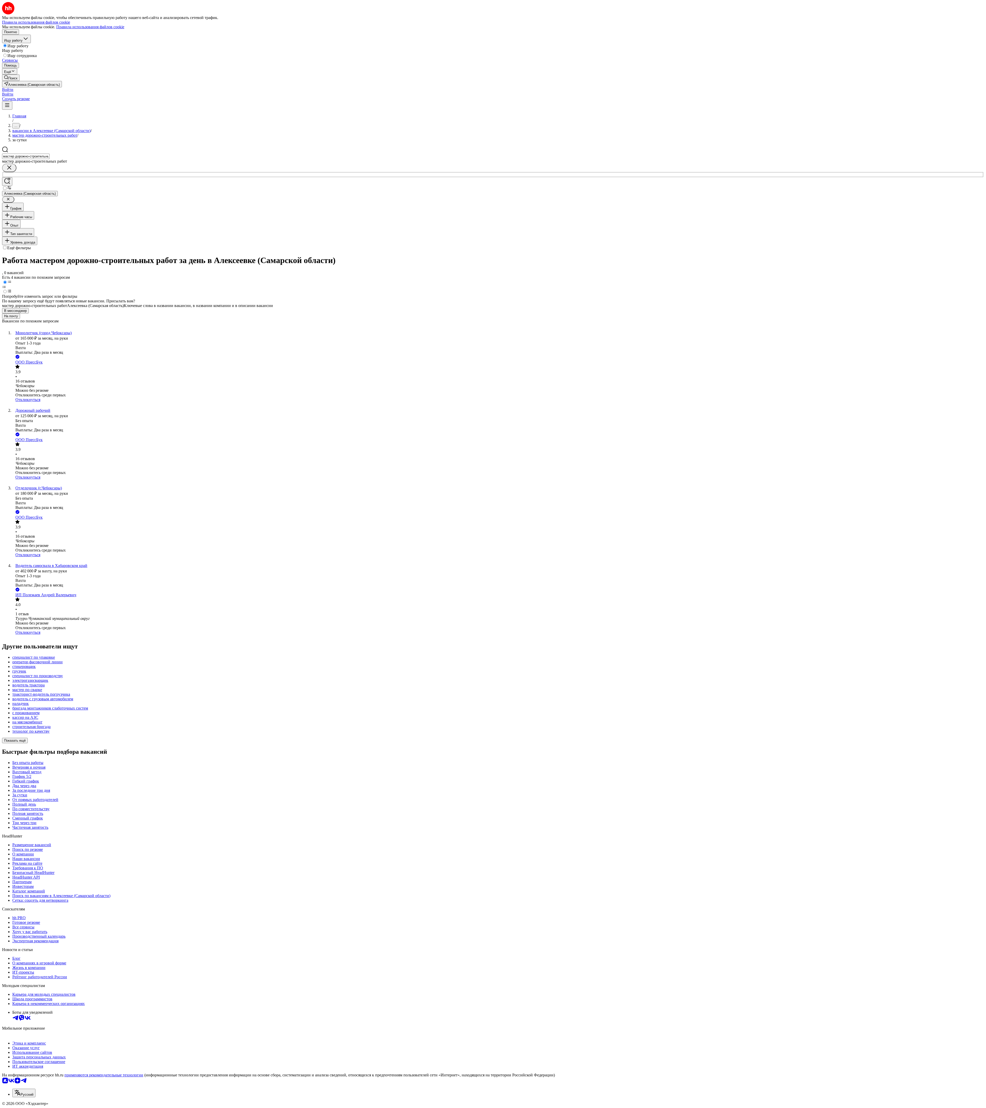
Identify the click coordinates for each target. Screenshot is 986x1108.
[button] (7, 89)
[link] (11, 78)
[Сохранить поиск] (7, 181)
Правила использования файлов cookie (90, 27)
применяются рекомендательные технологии (103, 1075)
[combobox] (26, 156)
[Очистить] (9, 168)
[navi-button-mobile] (7, 105)
